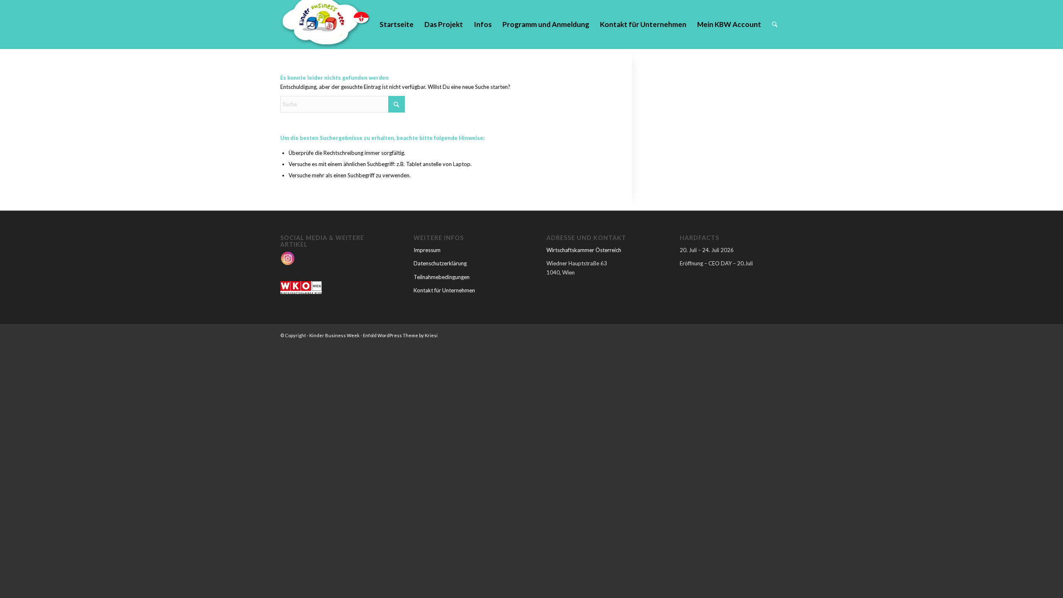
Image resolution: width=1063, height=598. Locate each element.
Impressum (427, 250)
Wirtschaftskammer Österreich (583, 250)
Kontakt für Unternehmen (444, 290)
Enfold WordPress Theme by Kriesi (400, 335)
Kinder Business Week (334, 335)
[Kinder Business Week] (325, 24)
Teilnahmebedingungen (442, 277)
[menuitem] (396, 24)
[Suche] (775, 24)
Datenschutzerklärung (440, 263)
